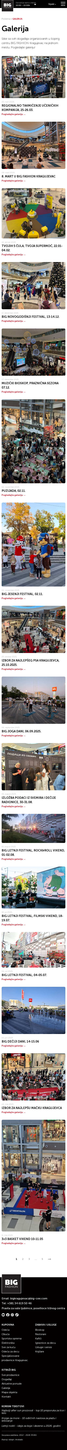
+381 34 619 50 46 (19, 1303)
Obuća (5, 1334)
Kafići (38, 1338)
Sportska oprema (11, 1338)
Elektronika (8, 1342)
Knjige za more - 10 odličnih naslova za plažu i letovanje (29, 1419)
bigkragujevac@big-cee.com (28, 1298)
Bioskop (39, 1329)
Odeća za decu (10, 1351)
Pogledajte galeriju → (14, 114)
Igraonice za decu (45, 1342)
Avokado (19, 1439)
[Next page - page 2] (50, 1259)
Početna (6, 19)
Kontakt (6, 1396)
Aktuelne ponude (12, 1383)
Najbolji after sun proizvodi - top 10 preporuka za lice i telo (33, 1411)
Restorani (40, 1334)
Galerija (6, 1387)
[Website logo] (7, 6)
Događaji (7, 1379)
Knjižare (39, 1351)
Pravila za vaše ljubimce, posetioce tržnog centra (33, 1308)
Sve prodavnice (10, 1374)
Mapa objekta (9, 1392)
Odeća (5, 1329)
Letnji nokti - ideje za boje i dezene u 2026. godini (31, 1426)
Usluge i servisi (43, 1347)
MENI (63, 5)
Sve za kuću (8, 1347)
